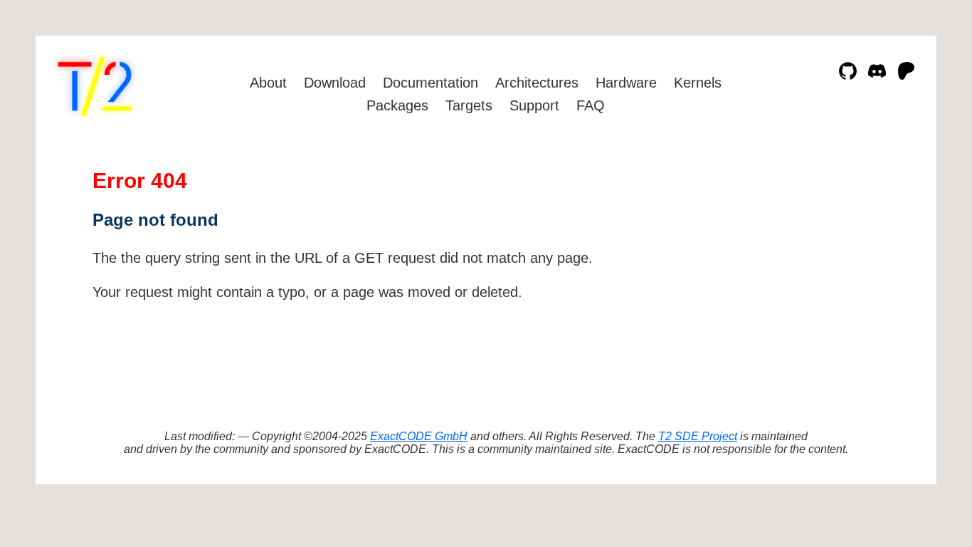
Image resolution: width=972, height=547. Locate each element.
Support (534, 105)
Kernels (698, 82)
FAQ (590, 105)
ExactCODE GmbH (418, 436)
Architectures (537, 82)
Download (335, 82)
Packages (397, 105)
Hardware (626, 82)
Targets (468, 105)
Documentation (430, 82)
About (268, 82)
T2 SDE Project (697, 436)
